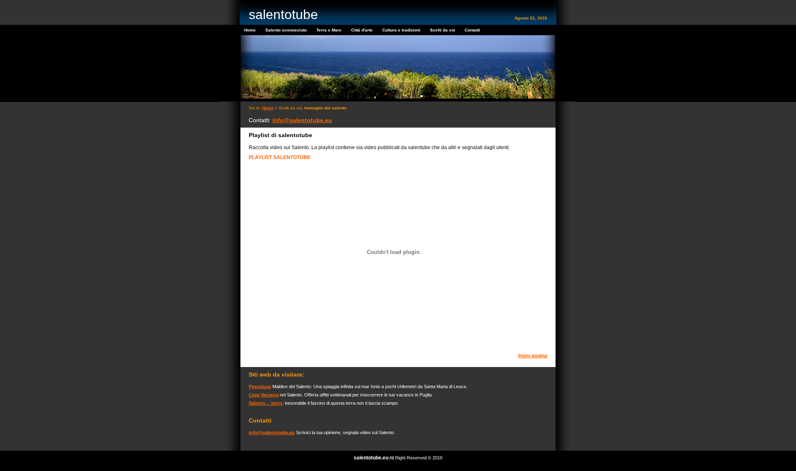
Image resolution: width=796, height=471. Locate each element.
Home (250, 30)
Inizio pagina (532, 356)
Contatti (472, 30)
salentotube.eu (371, 458)
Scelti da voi (442, 30)
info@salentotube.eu (302, 120)
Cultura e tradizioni (401, 30)
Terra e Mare (329, 30)
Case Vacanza (264, 394)
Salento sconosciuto (286, 30)
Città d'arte (362, 30)
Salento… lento (265, 403)
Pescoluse (260, 386)
